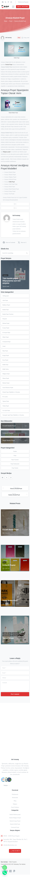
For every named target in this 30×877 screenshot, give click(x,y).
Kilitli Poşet (12, 181)
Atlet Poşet (5, 300)
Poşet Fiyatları (15, 459)
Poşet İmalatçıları (15, 463)
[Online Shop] (3, 779)
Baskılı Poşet (9, 64)
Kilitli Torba (5, 369)
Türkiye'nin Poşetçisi (23, 2)
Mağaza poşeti (6, 151)
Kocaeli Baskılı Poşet (10, 530)
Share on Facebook (10, 242)
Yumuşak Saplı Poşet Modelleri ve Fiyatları (13, 415)
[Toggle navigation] (13, 6)
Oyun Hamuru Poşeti (7, 387)
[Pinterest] (8, 2)
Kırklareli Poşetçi (8, 565)
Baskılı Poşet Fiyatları (7, 314)
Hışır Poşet (5, 350)
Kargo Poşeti (5, 355)
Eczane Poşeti (5, 328)
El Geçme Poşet (6, 332)
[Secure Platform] (6, 779)
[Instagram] (11, 2)
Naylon (15, 451)
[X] (5, 2)
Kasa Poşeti (5, 360)
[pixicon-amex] (10, 871)
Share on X (23, 242)
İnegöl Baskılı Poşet (10, 600)
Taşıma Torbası (8, 638)
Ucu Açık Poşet (6, 410)
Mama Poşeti (5, 378)
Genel (3, 346)
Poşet (10, 21)
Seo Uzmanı (4, 862)
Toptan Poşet (5, 401)
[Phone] (4, 872)
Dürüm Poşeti (5, 323)
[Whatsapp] (4, 867)
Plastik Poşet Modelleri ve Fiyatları (11, 392)
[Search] (27, 253)
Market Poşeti (5, 383)
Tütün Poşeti (5, 406)
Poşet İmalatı (15, 468)
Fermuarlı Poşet (6, 341)
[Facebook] (2, 2)
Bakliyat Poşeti (6, 305)
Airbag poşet (5, 295)
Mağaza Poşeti (6, 373)
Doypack (4, 318)
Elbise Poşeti (5, 337)
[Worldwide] (9, 779)
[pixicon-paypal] (14, 871)
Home (5, 21)
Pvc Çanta (5, 396)
